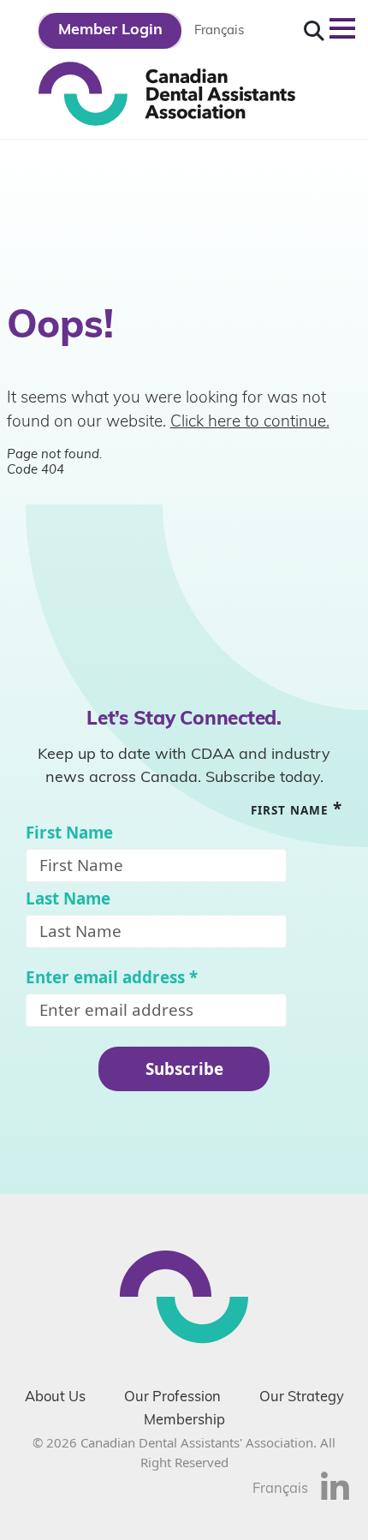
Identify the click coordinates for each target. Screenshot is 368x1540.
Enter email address (112, 978)
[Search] (314, 31)
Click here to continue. (249, 423)
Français (219, 31)
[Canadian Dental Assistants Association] (167, 92)
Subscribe (184, 1068)
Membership (184, 1421)
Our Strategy (301, 1398)
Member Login (110, 31)
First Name (69, 833)
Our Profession (172, 1398)
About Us (55, 1398)
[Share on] (335, 1496)
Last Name (68, 899)
